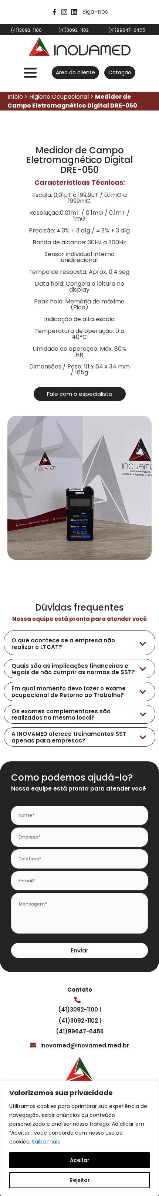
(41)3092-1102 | (79, 1021)
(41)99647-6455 (80, 1031)
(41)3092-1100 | (79, 1009)
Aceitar (79, 1160)
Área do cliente (75, 72)
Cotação (119, 72)
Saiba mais (46, 1141)
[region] (79, 1138)
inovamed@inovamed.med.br (84, 1045)
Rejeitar (80, 1180)
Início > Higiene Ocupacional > (72, 101)
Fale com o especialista (79, 394)
